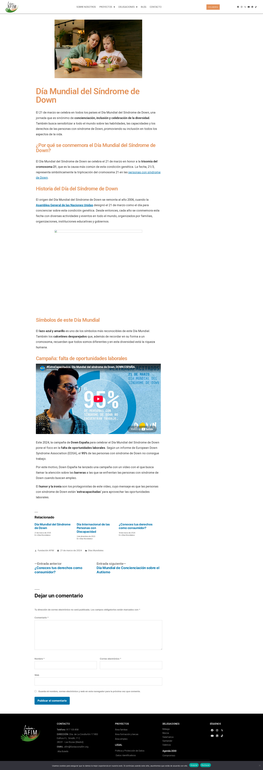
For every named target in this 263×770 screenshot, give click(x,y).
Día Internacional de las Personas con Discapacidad (93, 528)
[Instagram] (241, 7)
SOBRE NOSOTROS (86, 6)
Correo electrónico (110, 658)
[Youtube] (249, 7)
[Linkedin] (252, 7)
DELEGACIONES (126, 6)
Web (37, 675)
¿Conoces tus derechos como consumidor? (135, 526)
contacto (155, 6)
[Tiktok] (256, 7)
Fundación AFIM (46, 550)
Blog (143, 6)
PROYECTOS (105, 6)
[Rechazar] (259, 765)
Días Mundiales (95, 550)
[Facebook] (238, 7)
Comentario (41, 617)
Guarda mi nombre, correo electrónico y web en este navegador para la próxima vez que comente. (89, 691)
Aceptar (194, 765)
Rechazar (205, 765)
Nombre (40, 658)
